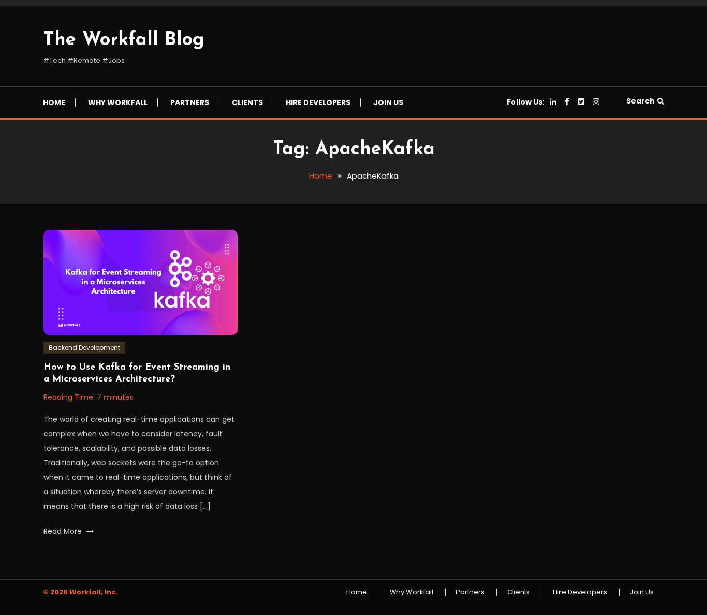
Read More (63, 531)
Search (640, 101)
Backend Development (84, 347)
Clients (247, 102)
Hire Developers (318, 102)
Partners (189, 102)
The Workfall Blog (123, 40)
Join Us (388, 102)
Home (54, 102)
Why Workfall (118, 102)
